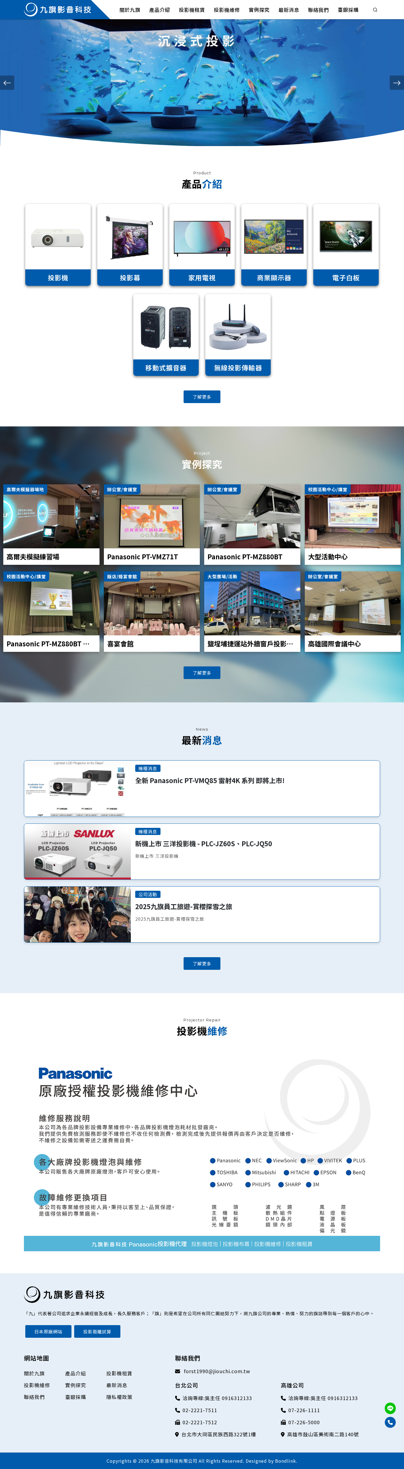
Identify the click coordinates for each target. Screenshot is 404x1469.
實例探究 (75, 1385)
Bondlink (285, 1460)
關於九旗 (34, 1373)
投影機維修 (37, 1385)
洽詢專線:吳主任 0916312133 (217, 1397)
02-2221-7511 (199, 1410)
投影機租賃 (119, 1373)
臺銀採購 (75, 1396)
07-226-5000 (304, 1422)
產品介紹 (75, 1373)
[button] (7, 83)
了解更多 (202, 396)
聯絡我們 (34, 1396)
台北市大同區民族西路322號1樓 (218, 1434)
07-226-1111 (304, 1410)
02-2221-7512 (199, 1422)
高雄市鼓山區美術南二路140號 (323, 1434)
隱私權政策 (119, 1396)
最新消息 (116, 1385)
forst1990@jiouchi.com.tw (216, 1371)
